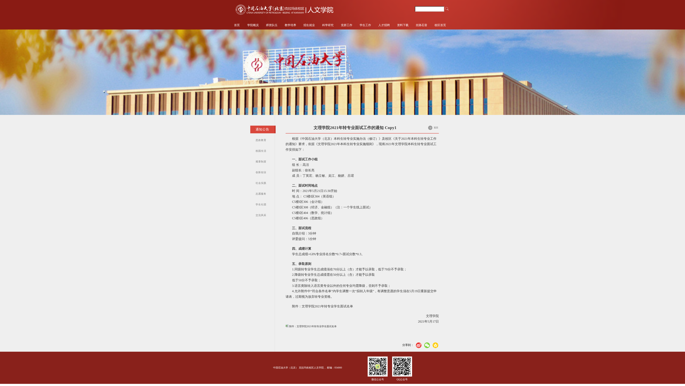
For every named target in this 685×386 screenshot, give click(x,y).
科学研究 (328, 25)
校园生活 (261, 151)
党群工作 (346, 25)
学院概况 (253, 25)
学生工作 (365, 25)
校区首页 (440, 25)
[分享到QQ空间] (435, 345)
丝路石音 (421, 25)
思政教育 (261, 140)
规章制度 (261, 161)
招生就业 (309, 25)
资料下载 (403, 25)
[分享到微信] (427, 345)
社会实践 (261, 183)
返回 (435, 127)
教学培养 (290, 25)
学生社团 (261, 204)
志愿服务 (261, 193)
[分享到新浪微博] (419, 345)
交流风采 (261, 215)
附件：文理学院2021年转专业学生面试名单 (312, 326)
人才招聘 (384, 25)
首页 (237, 25)
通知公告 (262, 129)
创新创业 (261, 172)
